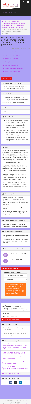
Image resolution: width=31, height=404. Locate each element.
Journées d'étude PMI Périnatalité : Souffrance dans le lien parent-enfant (14, 362)
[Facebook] (10, 382)
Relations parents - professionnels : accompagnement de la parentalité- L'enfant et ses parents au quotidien (14, 25)
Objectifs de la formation (11, 58)
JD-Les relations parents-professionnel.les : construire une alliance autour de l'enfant (13, 352)
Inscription (7, 78)
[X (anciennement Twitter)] (15, 382)
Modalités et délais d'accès (11, 52)
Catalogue (5, 21)
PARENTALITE (15, 21)
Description (8, 62)
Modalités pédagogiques (11, 65)
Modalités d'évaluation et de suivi (13, 68)
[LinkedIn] (20, 382)
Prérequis (18, 55)
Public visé (8, 55)
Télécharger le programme (11, 319)
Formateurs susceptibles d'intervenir (14, 75)
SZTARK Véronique (16, 260)
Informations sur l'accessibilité (12, 71)
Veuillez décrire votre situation (12, 272)
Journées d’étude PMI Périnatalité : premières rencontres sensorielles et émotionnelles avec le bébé (15, 368)
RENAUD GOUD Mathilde (18, 253)
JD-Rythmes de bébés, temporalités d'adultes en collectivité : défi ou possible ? (15, 357)
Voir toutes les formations (13, 373)
